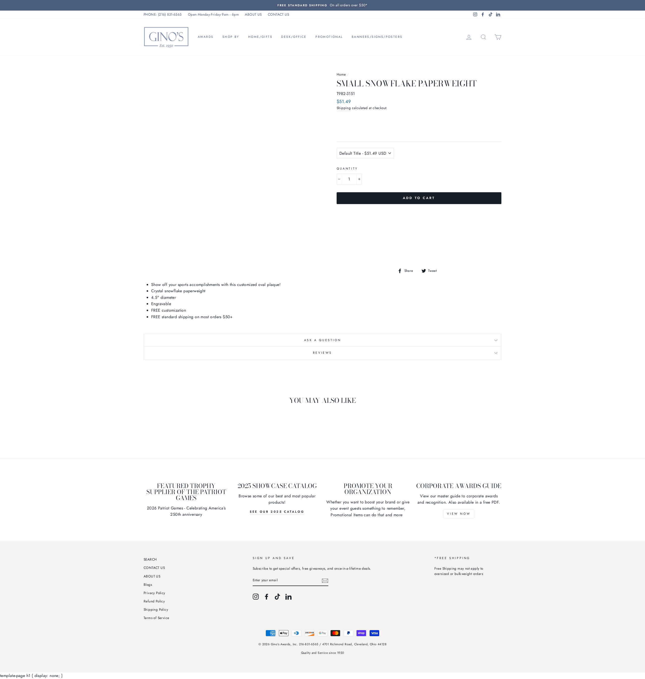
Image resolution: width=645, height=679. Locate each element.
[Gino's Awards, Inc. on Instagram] (256, 597)
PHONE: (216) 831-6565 (163, 14)
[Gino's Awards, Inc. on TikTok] (277, 597)
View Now (458, 513)
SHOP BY (230, 37)
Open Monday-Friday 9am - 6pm (213, 14)
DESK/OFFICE (293, 37)
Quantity (347, 168)
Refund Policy (154, 601)
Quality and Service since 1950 (322, 653)
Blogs (148, 584)
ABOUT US (253, 14)
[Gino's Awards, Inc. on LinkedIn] (288, 597)
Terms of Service (156, 617)
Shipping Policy (156, 609)
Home (341, 74)
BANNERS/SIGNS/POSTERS (377, 37)
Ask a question (322, 340)
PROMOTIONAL (329, 37)
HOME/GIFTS (260, 37)
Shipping (344, 107)
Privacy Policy (154, 592)
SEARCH (150, 559)
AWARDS (205, 37)
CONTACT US (278, 14)
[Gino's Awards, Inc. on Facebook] (267, 597)
